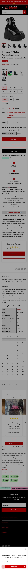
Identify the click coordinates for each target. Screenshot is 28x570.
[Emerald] (15, 73)
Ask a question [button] (14, 257)
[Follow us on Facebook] (3, 546)
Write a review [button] (14, 253)
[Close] (25, 549)
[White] (21, 73)
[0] (25, 7)
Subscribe (14, 566)
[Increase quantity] (17, 122)
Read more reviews (14, 443)
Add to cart (14, 139)
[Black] (4, 73)
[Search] (24, 12)
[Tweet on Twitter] (22, 269)
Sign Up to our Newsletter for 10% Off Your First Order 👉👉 (14, 2)
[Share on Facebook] (16, 269)
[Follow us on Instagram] (8, 546)
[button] (13, 439)
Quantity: (4, 122)
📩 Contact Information (13, 212)
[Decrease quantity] (9, 122)
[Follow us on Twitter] (6, 546)
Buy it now (14, 151)
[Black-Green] (9, 73)
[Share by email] (25, 269)
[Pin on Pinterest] (19, 269)
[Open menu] (2, 7)
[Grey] (4, 79)
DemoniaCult (5, 64)
